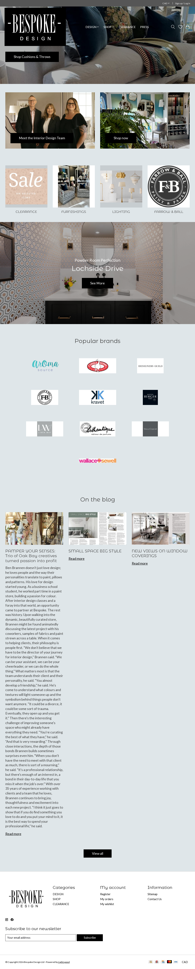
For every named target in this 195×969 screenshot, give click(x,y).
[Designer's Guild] (150, 366)
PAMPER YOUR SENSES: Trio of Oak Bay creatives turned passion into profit (31, 556)
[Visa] (175, 962)
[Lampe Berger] (150, 398)
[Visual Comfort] (150, 429)
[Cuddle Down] (97, 366)
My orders (106, 899)
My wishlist (107, 904)
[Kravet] (97, 398)
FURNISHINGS (73, 212)
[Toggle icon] (173, 26)
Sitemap (152, 894)
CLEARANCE (127, 27)
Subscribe (90, 937)
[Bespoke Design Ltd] (35, 27)
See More (97, 283)
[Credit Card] (163, 962)
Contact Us (155, 899)
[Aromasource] (45, 366)
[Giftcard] (156, 962)
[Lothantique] (97, 429)
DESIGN (58, 894)
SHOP (57, 899)
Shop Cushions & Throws (32, 57)
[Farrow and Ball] (45, 398)
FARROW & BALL (168, 212)
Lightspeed (64, 962)
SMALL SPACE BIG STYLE (95, 551)
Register (105, 894)
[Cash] (150, 962)
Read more (13, 834)
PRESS (144, 27)
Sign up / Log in (182, 3)
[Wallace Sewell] (97, 461)
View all (97, 853)
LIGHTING (121, 212)
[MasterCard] (169, 962)
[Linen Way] (45, 429)
